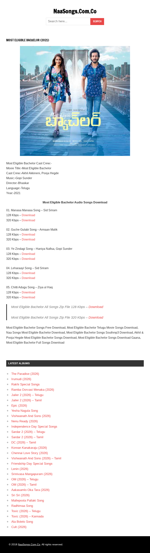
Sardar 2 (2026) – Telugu (28, 432)
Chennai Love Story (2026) (29, 453)
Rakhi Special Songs (25, 384)
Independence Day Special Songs (34, 426)
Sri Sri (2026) (20, 495)
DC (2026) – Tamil (23, 442)
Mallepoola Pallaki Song (27, 500)
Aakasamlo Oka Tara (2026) (30, 490)
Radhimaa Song (22, 506)
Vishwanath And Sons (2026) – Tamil (36, 458)
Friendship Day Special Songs (31, 463)
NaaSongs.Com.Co (75, 11)
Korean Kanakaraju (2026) (29, 447)
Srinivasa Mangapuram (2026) (31, 474)
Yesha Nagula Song (24, 410)
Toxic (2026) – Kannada (27, 516)
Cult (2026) (19, 527)
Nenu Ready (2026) (24, 421)
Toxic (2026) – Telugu (25, 511)
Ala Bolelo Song (22, 521)
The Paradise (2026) (25, 374)
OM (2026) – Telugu (24, 479)
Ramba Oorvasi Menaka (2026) (32, 389)
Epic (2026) (19, 405)
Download (28, 215)
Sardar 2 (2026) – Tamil (27, 437)
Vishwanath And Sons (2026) (31, 416)
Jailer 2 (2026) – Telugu (27, 395)
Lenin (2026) (19, 469)
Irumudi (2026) (21, 379)
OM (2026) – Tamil (24, 484)
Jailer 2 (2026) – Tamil (26, 400)
